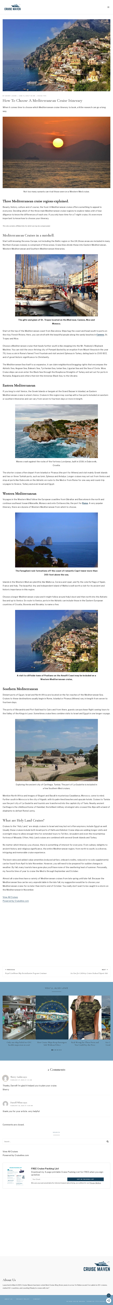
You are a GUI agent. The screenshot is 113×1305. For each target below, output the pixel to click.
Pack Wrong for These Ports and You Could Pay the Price (85, 1043)
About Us (8, 1299)
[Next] (107, 1022)
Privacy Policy (23, 1299)
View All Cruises (10, 897)
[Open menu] (108, 7)
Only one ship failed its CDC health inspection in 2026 (19, 1043)
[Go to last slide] (6, 1022)
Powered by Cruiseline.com (16, 901)
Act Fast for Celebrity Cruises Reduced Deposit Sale (89, 971)
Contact (36, 1299)
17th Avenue (100, 1301)
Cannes (100, 335)
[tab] (52, 1050)
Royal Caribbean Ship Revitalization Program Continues (26, 971)
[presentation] (19, 1017)
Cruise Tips (41, 96)
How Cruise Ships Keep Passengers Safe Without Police (52, 1043)
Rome (85, 503)
